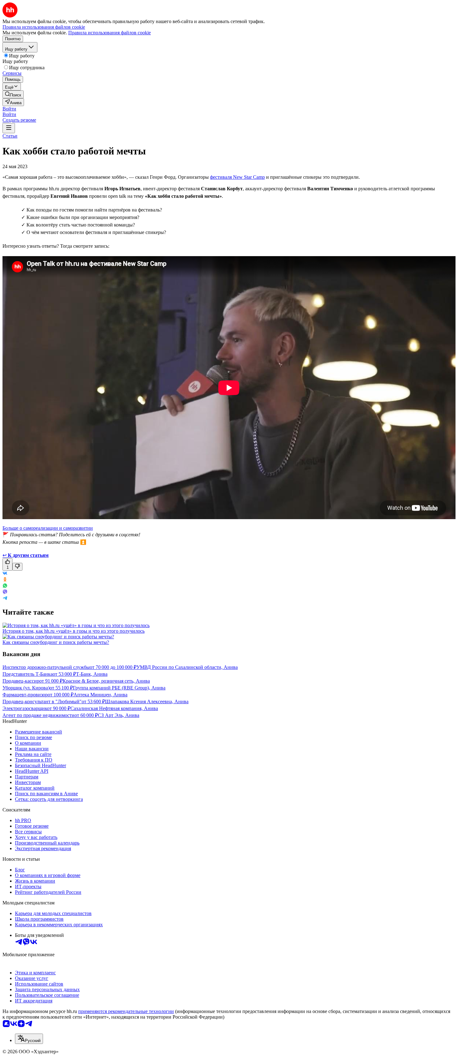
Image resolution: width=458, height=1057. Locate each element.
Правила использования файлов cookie (109, 32)
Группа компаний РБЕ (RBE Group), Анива (119, 687)
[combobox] (29, 1039)
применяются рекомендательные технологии (126, 1011)
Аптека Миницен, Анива (100, 694)
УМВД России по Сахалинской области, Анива (187, 667)
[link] (13, 94)
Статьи (9, 136)
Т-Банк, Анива (91, 674)
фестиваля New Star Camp (237, 177)
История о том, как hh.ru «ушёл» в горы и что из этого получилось (73, 631)
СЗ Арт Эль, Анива (118, 715)
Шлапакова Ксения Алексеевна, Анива (146, 701)
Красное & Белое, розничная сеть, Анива (106, 681)
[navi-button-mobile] (8, 128)
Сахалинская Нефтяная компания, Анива (114, 708)
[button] (9, 108)
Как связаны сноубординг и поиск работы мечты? (55, 642)
